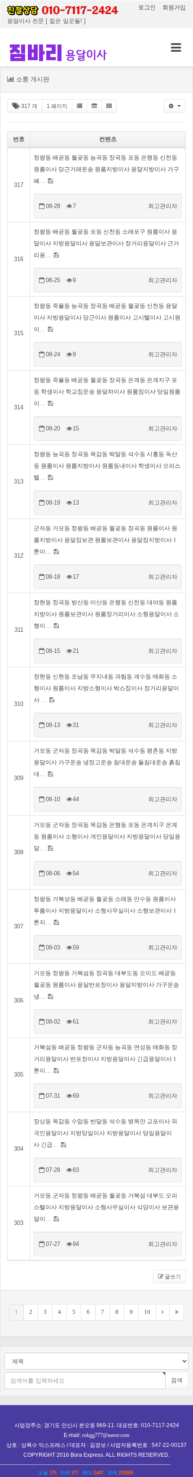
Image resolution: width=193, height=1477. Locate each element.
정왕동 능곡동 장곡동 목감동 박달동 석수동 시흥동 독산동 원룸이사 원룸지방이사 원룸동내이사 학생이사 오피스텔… (107, 466)
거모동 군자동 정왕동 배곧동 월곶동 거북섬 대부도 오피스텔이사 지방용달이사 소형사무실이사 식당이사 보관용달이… (106, 1207)
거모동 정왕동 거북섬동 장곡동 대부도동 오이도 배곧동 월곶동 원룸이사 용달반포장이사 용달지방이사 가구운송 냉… (106, 985)
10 (147, 1311)
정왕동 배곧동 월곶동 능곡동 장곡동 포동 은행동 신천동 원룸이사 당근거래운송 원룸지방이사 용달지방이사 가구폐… (106, 169)
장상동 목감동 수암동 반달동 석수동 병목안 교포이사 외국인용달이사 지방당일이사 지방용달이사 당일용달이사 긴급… (105, 1133)
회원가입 (174, 7)
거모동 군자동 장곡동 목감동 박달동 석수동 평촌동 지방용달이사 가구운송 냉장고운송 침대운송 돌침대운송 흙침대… (107, 762)
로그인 (147, 7)
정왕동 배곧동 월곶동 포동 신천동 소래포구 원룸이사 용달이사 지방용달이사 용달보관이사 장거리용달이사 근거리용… (106, 243)
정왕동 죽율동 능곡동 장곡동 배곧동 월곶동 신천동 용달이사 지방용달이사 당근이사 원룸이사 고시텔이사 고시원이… (107, 317)
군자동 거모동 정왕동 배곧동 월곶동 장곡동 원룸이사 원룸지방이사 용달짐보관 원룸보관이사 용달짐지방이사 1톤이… (105, 540)
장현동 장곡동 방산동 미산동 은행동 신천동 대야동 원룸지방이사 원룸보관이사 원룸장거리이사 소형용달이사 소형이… (106, 614)
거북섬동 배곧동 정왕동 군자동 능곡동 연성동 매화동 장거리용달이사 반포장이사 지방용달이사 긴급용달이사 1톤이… (105, 1059)
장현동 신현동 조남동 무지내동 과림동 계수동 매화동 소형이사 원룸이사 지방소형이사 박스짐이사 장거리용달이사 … (106, 688)
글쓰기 (172, 1276)
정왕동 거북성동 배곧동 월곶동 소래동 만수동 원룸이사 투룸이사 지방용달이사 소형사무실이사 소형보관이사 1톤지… (105, 911)
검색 (177, 1380)
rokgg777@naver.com (105, 1435)
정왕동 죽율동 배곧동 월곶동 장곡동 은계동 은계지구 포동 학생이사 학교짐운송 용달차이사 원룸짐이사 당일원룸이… (107, 392)
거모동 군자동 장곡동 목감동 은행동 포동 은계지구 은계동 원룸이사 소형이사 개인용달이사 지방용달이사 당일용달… (107, 836)
